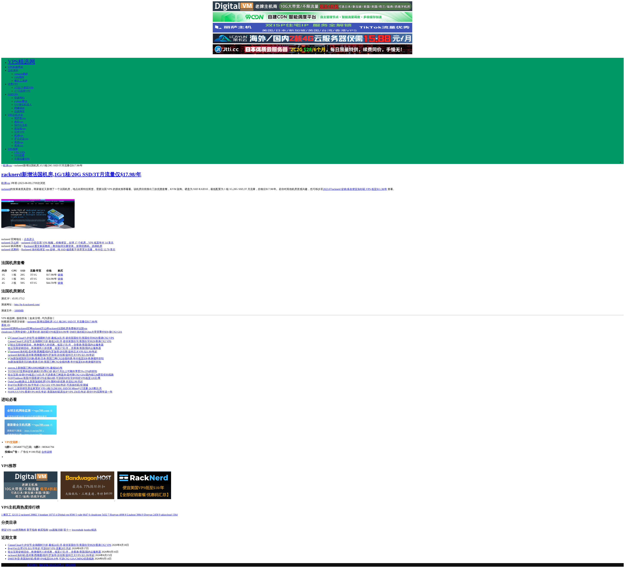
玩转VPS (13, 94)
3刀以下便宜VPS (24, 87)
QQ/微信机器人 (23, 104)
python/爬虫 (20, 101)
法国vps (82, 328)
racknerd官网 (25, 328)
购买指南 (43, 529)
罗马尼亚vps (21, 138)
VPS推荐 (13, 149)
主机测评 (13, 70)
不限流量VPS (22, 158)
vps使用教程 (19, 529)
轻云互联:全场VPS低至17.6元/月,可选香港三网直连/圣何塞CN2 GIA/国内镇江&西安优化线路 (61, 374)
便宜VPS (6, 529)
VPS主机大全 (15, 114)
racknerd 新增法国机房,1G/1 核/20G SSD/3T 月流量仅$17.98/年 (62, 321)
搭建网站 (19, 97)
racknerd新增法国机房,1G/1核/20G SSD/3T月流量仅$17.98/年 (71, 174)
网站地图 (70, 564)
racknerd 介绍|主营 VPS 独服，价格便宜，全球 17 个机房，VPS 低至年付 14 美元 (67, 242)
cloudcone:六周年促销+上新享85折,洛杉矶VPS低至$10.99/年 (35, 331)
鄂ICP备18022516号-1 (51, 564)
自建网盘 (19, 111)
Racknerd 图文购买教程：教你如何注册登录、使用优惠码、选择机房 (63, 246)
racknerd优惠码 (9, 328)
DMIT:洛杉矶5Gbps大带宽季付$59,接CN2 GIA (96, 331)
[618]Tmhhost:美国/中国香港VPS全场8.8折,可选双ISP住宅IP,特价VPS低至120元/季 (54, 378)
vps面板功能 (56, 529)
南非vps (18, 121)
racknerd (5, 189)
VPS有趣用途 (15, 67)
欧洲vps (18, 135)
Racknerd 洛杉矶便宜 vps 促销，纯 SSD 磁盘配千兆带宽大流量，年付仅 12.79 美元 (68, 249)
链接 (60, 274)
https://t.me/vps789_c (34, 430)
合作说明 (47, 451)
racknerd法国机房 (58, 328)
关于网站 (32, 564)
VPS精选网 (21, 61)
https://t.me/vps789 (33, 434)
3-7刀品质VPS (22, 91)
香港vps (18, 145)
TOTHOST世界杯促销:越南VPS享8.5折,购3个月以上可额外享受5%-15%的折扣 (52, 371)
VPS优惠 (19, 155)
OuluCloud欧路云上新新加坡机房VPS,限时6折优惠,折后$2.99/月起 (45, 381)
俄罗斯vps (20, 118)
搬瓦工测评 (20, 80)
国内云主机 (20, 125)
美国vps (18, 142)
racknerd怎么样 (40, 328)
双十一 (67, 529)
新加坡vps (20, 128)
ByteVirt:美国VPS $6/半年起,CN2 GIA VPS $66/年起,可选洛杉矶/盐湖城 (48, 385)
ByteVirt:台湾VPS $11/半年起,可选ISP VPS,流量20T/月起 (39, 548)
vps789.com (42, 410)
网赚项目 (19, 108)
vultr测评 (19, 77)
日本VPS (19, 132)
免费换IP (73, 328)
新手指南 (32, 529)
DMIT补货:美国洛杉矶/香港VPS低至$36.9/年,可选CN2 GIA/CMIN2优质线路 (51, 558)
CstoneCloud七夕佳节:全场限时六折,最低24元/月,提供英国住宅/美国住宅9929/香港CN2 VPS (59, 545)
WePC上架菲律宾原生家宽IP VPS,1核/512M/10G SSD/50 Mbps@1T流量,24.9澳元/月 (55, 388)
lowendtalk (77, 529)
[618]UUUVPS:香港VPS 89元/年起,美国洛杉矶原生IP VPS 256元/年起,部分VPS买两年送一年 (60, 391)
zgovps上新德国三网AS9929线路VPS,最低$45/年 (35, 367)
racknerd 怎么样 (10, 242)
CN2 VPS (19, 152)
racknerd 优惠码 (10, 249)
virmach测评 (21, 73)
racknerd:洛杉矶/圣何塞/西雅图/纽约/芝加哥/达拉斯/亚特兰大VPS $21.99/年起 (51, 555)
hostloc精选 (90, 529)
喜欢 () (5, 325)
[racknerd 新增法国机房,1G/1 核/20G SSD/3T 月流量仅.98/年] (38, 228)
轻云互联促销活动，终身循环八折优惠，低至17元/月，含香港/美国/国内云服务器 (54, 551)
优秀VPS (13, 84)
